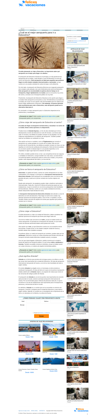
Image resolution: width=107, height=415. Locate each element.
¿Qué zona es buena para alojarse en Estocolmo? (77, 225)
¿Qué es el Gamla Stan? (73, 154)
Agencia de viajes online (24, 410)
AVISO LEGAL (34, 410)
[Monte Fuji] (53, 347)
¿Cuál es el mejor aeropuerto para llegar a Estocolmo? (76, 66)
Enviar (41, 316)
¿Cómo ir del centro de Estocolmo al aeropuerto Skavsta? (76, 260)
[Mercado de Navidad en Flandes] (29, 346)
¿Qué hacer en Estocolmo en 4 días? (76, 137)
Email (23, 301)
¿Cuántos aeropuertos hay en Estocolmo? (74, 101)
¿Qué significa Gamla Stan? (74, 384)
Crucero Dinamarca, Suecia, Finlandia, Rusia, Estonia (28, 370)
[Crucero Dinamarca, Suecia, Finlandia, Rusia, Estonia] (29, 361)
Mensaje (22, 305)
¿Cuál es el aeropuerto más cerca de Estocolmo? (76, 120)
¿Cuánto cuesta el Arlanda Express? (76, 278)
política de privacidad (72, 42)
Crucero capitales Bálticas (24, 335)
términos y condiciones (44, 312)
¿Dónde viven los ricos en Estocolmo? (77, 350)
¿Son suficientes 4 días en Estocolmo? (77, 189)
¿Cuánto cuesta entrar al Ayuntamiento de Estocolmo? (77, 332)
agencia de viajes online (48, 116)
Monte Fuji (45, 352)
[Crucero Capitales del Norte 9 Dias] (53, 361)
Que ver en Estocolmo (73, 367)
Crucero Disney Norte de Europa (49, 335)
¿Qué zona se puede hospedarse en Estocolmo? (76, 314)
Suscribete (84, 38)
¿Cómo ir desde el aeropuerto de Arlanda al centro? (75, 207)
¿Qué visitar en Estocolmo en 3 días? (76, 84)
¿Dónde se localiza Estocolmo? (75, 401)
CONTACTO (42, 410)
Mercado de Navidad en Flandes (25, 352)
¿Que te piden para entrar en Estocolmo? (74, 296)
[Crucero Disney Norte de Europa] (53, 330)
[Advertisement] (53, 17)
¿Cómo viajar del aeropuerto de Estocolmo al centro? (75, 172)
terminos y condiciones (78, 40)
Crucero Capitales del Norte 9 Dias (50, 369)
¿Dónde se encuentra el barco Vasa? (76, 243)
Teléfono (46, 301)
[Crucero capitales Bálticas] (29, 327)
